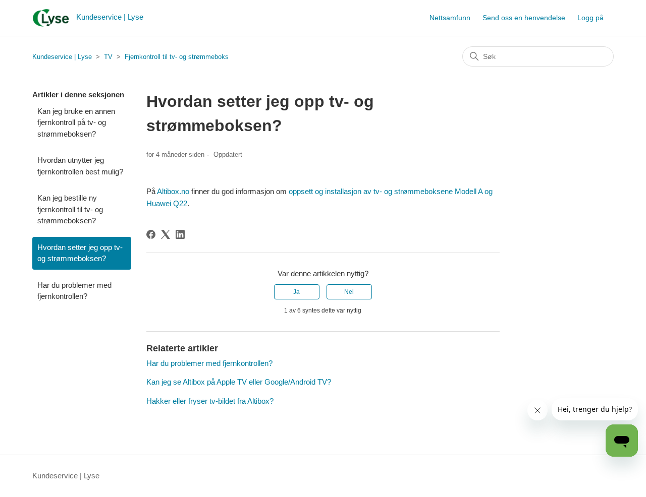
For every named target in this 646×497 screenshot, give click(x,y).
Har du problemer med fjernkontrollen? (74, 291)
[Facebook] (150, 234)
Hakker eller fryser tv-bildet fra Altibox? (210, 401)
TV (108, 56)
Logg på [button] (590, 18)
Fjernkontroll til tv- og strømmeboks (177, 56)
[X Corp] (165, 234)
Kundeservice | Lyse (62, 56)
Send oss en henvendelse (523, 18)
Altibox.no (173, 191)
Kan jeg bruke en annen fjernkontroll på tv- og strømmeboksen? (76, 122)
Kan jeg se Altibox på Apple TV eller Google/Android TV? (238, 382)
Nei (349, 291)
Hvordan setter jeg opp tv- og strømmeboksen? (80, 253)
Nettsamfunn (449, 18)
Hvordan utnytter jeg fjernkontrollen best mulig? (80, 166)
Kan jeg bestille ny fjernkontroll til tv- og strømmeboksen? (70, 209)
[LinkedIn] (180, 234)
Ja (296, 291)
